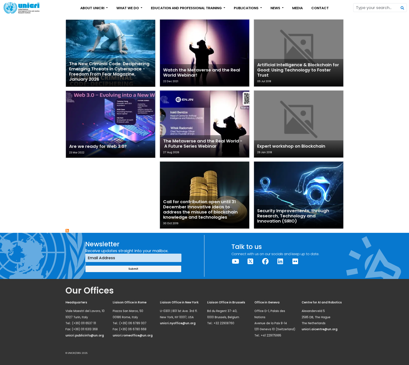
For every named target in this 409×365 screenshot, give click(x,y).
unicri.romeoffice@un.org (133, 335)
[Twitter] (250, 261)
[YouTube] (235, 261)
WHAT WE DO (128, 8)
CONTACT (320, 8)
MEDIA (297, 8)
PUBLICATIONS (246, 8)
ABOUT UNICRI (92, 8)
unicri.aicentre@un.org (320, 329)
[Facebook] (265, 261)
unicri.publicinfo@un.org (85, 335)
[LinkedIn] (280, 261)
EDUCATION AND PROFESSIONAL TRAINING (187, 8)
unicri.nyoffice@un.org (178, 323)
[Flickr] (295, 261)
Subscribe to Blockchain (67, 231)
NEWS (276, 8)
